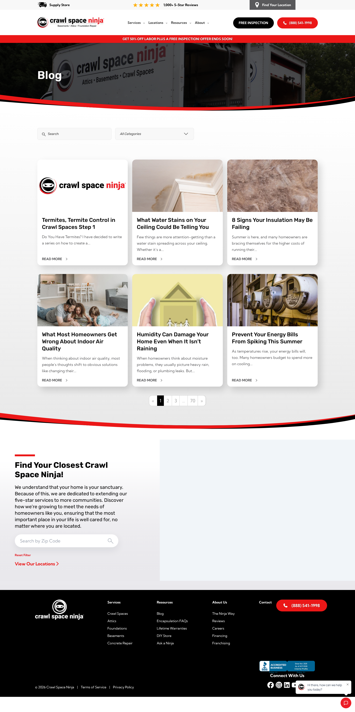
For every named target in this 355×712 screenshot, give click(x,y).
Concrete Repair (120, 643)
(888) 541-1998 (300, 23)
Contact (265, 602)
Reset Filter (23, 555)
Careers (218, 628)
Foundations (117, 628)
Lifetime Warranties (172, 628)
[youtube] (295, 686)
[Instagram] (279, 686)
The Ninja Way (223, 613)
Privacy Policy (123, 687)
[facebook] (270, 686)
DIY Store (164, 636)
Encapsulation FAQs (172, 621)
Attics (111, 621)
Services (114, 602)
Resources (165, 602)
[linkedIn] (287, 686)
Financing (219, 636)
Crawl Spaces (117, 613)
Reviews (218, 621)
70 (192, 400)
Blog (160, 613)
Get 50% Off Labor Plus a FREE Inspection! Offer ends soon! (178, 39)
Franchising (221, 643)
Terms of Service (93, 687)
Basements (115, 636)
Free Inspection (253, 23)
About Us (219, 602)
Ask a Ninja (165, 643)
